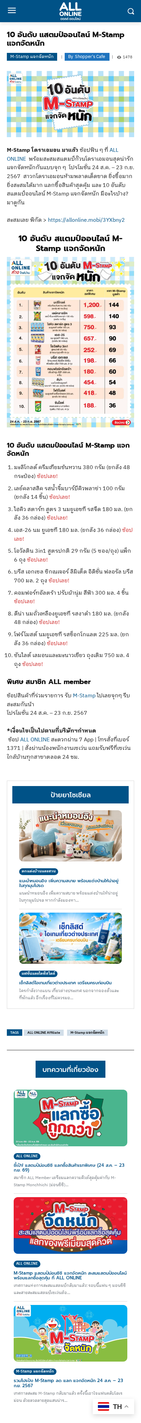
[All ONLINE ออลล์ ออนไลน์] (70, 11)
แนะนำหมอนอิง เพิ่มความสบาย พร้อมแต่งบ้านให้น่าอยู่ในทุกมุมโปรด (68, 883)
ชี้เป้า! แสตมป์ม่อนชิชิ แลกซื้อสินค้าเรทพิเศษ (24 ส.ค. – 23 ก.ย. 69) (69, 1167)
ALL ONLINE (35, 739)
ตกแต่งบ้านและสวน (39, 871)
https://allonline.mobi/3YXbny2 (86, 220)
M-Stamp (84, 695)
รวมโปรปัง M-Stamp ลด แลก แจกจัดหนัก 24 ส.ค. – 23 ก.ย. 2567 (68, 1383)
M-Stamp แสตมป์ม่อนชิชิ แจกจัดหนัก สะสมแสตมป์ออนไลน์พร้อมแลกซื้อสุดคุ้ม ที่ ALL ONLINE (70, 1275)
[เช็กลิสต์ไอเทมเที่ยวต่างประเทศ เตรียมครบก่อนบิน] (70, 938)
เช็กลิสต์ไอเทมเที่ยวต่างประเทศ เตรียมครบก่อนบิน (65, 982)
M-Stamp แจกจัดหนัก (32, 56)
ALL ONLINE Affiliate (43, 1032)
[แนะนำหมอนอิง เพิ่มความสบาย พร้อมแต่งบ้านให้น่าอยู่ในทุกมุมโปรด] (70, 835)
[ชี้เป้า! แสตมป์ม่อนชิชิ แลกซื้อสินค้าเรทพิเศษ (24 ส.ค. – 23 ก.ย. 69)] (70, 1118)
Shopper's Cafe (90, 57)
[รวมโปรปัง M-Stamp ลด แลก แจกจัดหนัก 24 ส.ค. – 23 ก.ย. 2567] (70, 1333)
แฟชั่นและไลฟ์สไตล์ (38, 974)
